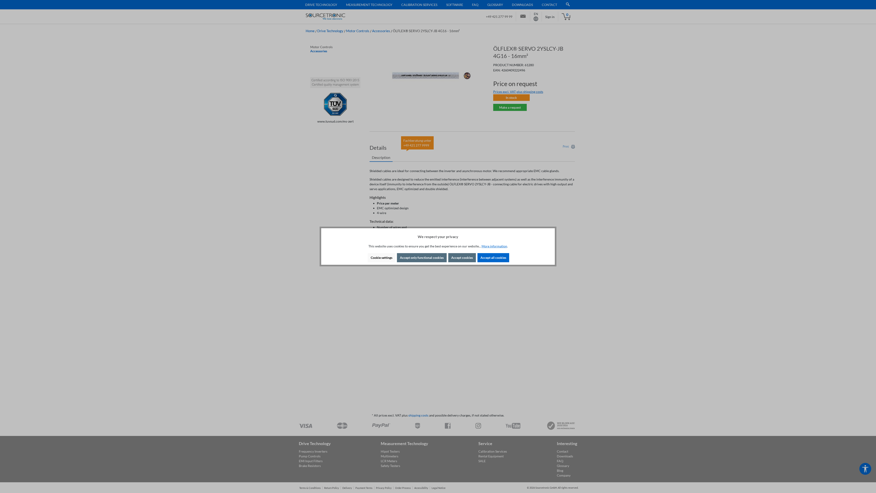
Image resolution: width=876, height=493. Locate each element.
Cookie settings (381, 258)
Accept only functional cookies (422, 258)
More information (494, 246)
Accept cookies (462, 258)
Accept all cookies (493, 258)
